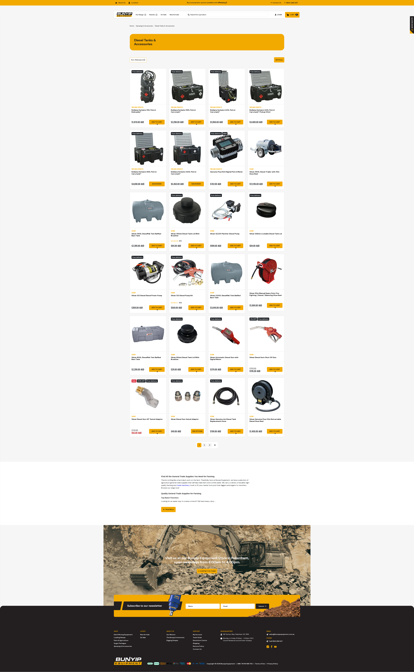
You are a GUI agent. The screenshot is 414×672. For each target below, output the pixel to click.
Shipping (196, 643)
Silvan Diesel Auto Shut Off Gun (262, 357)
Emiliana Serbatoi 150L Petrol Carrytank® (183, 111)
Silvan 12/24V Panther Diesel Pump (224, 234)
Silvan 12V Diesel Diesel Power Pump (147, 295)
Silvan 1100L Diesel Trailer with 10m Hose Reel (264, 173)
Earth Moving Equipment (123, 635)
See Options (197, 431)
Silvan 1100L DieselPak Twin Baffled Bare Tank (146, 235)
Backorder (156, 184)
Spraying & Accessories (123, 646)
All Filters (279, 60)
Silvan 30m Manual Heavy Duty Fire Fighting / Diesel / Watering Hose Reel (265, 294)
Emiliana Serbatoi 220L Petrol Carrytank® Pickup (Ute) (262, 111)
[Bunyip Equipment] (124, 14)
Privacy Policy (272, 664)
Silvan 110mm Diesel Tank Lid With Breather (185, 235)
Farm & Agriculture (121, 640)
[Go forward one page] (215, 445)
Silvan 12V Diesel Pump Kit (182, 295)
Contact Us (276, 3)
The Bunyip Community (175, 637)
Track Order (197, 637)
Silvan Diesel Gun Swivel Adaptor (185, 419)
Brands (152, 15)
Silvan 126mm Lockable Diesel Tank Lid (265, 234)
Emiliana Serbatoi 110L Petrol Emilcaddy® (144, 111)
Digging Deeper (172, 640)
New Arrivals (174, 15)
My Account (197, 635)
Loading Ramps (119, 637)
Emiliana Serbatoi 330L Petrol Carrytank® (144, 173)
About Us (121, 3)
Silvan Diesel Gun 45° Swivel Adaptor (147, 419)
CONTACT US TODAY (208, 571)
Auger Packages (120, 643)
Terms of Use (260, 664)
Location (134, 3)
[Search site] (188, 15)
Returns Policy (198, 646)
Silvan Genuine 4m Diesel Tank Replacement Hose (223, 420)
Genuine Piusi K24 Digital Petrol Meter (226, 172)
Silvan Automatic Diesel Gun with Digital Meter (224, 358)
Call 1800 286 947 (276, 641)
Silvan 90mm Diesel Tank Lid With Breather (185, 358)
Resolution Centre (200, 640)
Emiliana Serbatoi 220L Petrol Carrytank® (222, 111)
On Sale (163, 15)
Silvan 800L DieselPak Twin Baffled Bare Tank (146, 358)
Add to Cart (157, 122)
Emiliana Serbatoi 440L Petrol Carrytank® (183, 173)
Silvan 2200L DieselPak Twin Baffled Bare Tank (225, 296)
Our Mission (170, 635)
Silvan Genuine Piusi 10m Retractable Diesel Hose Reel (265, 420)
